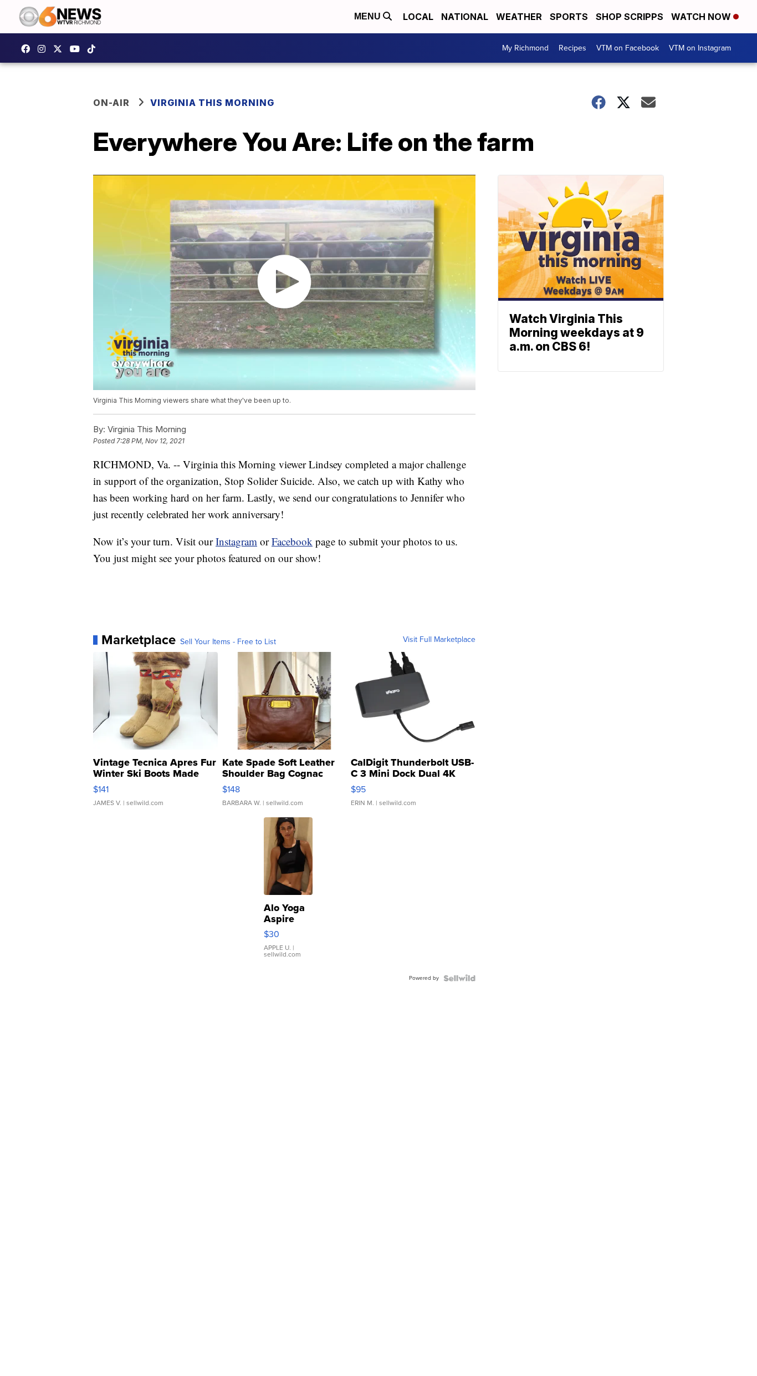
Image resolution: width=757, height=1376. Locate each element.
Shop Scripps (629, 16)
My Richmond (525, 48)
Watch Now (702, 16)
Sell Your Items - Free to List (228, 642)
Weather (519, 16)
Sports (569, 16)
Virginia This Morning (212, 102)
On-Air (111, 102)
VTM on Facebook (627, 48)
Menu (368, 16)
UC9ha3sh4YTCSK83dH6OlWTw (77, 48)
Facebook (292, 541)
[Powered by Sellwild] (459, 978)
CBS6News (28, 48)
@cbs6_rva (94, 48)
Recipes (572, 48)
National (464, 16)
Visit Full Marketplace (439, 640)
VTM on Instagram (700, 48)
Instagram (236, 541)
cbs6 (44, 48)
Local (418, 16)
